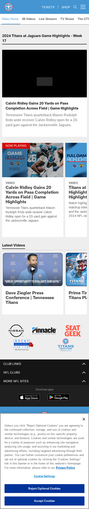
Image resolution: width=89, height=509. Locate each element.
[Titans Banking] (44, 331)
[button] (45, 84)
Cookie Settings (44, 476)
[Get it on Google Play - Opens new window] (58, 399)
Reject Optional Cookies (44, 488)
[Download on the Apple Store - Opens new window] (29, 397)
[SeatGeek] (73, 331)
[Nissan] (16, 331)
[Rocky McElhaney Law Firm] (23, 345)
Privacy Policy (28, 467)
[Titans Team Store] (66, 345)
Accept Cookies (44, 501)
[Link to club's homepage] (8, 5)
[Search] (75, 7)
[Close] (84, 419)
